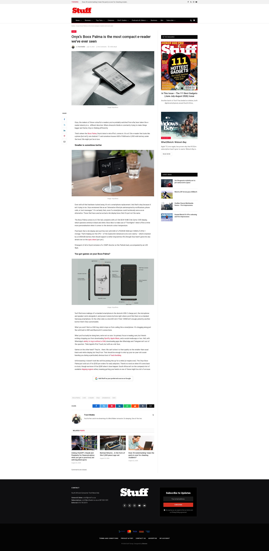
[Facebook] (64, 119)
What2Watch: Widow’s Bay (173, 142)
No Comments (102, 47)
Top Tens (99, 20)
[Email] (64, 141)
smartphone (106, 398)
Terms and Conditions (108, 538)
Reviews (88, 20)
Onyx (98, 398)
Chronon (144, 543)
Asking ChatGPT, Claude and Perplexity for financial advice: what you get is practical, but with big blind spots (83, 456)
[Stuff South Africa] (81, 10)
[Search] (191, 20)
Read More (166, 154)
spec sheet (92, 240)
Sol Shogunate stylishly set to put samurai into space (185, 181)
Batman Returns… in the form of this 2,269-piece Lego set (112, 454)
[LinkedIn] (64, 130)
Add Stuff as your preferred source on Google (114, 378)
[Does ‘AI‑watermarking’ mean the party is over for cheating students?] (141, 443)
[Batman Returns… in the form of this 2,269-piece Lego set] (113, 443)
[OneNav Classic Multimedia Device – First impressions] (167, 206)
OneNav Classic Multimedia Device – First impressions (184, 204)
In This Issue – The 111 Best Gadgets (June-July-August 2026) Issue (179, 94)
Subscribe (170, 20)
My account (165, 538)
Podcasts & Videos (139, 20)
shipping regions (87, 369)
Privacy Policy (176, 512)
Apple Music (115, 338)
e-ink (84, 398)
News (78, 20)
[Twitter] (64, 125)
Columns (111, 20)
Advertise (152, 538)
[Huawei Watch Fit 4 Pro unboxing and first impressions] (167, 217)
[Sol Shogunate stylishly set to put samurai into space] (167, 183)
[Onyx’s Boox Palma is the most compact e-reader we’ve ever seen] (112, 78)
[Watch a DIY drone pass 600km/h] (167, 195)
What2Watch (166, 138)
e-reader (91, 398)
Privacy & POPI (127, 538)
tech (114, 398)
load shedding (116, 355)
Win (162, 20)
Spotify (107, 338)
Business (154, 20)
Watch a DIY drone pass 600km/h (186, 192)
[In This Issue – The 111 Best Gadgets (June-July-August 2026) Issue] (179, 66)
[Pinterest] (64, 136)
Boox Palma (92, 133)
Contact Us (141, 538)
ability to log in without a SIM (94, 341)
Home (73, 26)
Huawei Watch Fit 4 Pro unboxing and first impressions (186, 216)
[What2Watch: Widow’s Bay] (179, 125)
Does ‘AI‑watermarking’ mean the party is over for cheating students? (105, 2)
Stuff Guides (122, 20)
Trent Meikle (81, 47)
